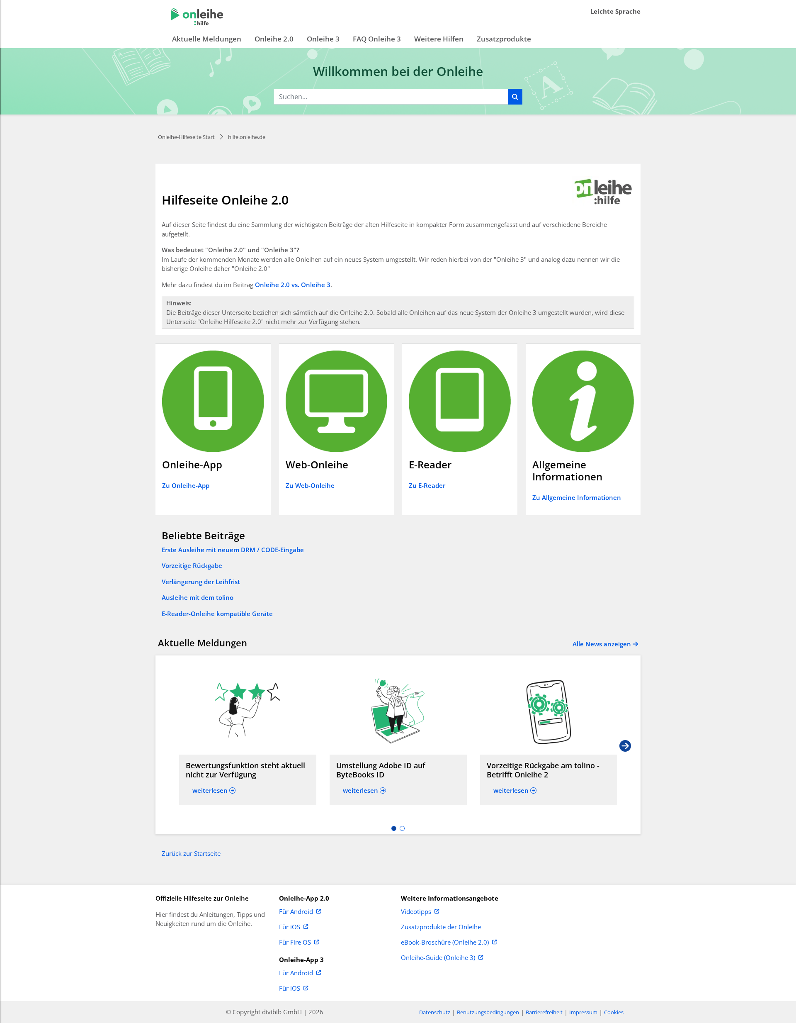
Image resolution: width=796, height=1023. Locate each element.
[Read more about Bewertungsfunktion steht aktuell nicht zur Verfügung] (247, 712)
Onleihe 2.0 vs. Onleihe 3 (292, 284)
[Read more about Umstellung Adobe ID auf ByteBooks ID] (398, 712)
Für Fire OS (295, 942)
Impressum (583, 1012)
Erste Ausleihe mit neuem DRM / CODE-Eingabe (233, 550)
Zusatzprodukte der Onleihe (441, 927)
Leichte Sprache (615, 11)
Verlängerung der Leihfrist (201, 581)
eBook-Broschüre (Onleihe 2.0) (445, 942)
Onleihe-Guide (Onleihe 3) (438, 958)
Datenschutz (434, 1012)
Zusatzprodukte (504, 39)
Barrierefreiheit (544, 1012)
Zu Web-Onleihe (310, 485)
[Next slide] (625, 744)
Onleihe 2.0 (274, 39)
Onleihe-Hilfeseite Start (186, 137)
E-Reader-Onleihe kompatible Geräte (217, 613)
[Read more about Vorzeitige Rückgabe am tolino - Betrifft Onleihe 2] (548, 712)
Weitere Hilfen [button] (439, 39)
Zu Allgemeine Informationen (576, 497)
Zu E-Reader (427, 485)
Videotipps (416, 912)
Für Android (296, 912)
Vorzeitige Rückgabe (192, 565)
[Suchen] (515, 97)
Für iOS (289, 927)
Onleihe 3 (323, 39)
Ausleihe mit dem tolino (197, 597)
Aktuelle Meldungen (206, 39)
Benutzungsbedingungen (488, 1012)
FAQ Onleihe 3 (377, 39)
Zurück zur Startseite (191, 853)
